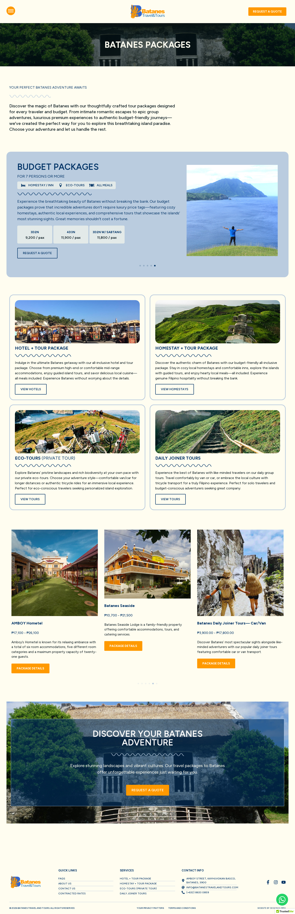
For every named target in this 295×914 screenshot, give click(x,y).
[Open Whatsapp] (282, 899)
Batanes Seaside (119, 605)
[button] (140, 265)
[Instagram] (276, 882)
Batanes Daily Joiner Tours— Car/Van (231, 623)
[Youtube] (283, 882)
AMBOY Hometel (26, 623)
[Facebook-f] (268, 882)
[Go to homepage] (147, 11)
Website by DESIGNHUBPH (271, 908)
